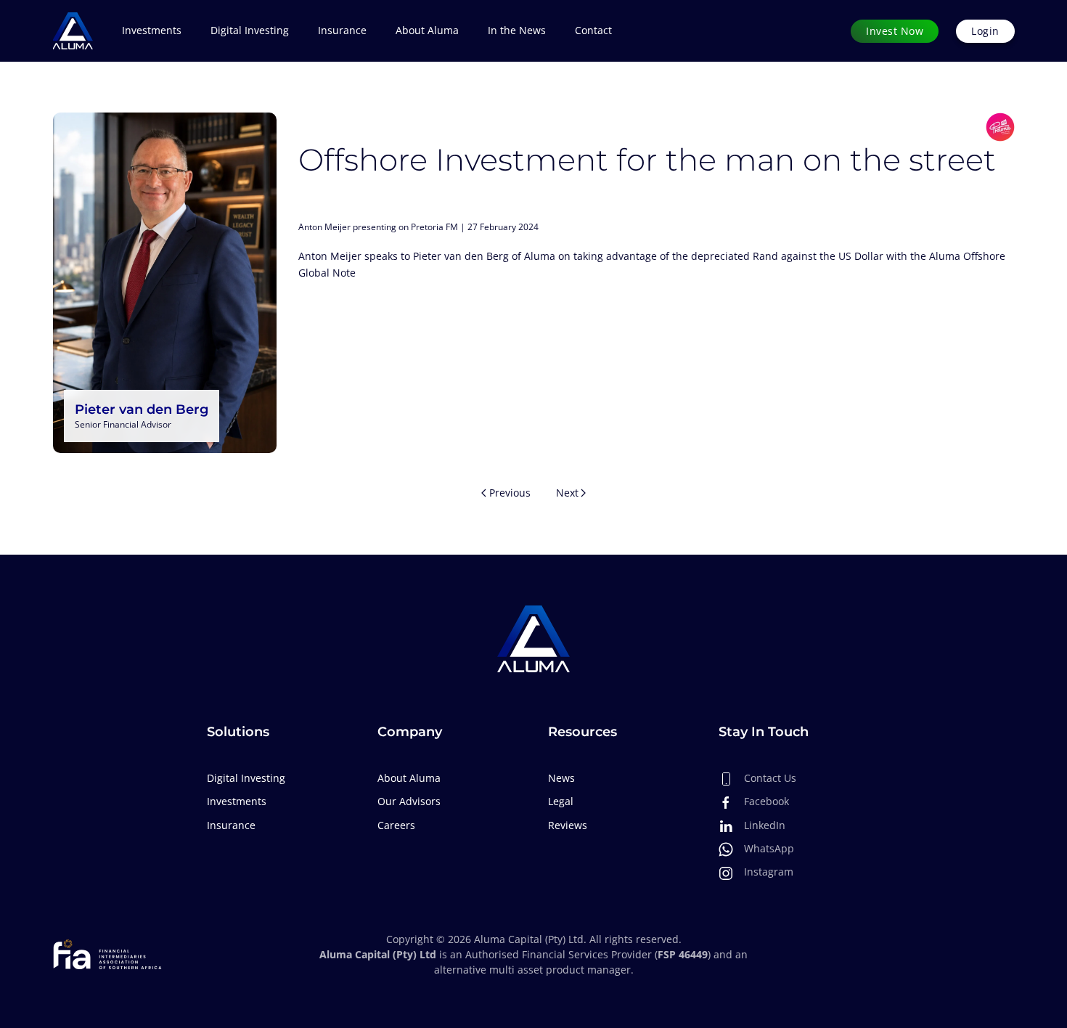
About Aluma (427, 30)
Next (567, 492)
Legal (560, 801)
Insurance (342, 30)
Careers (396, 825)
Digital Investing (249, 30)
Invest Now (894, 31)
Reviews (567, 825)
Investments (236, 801)
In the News (517, 30)
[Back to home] (73, 31)
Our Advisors (409, 801)
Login (985, 31)
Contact (593, 30)
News (561, 778)
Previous (510, 492)
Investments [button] (151, 30)
